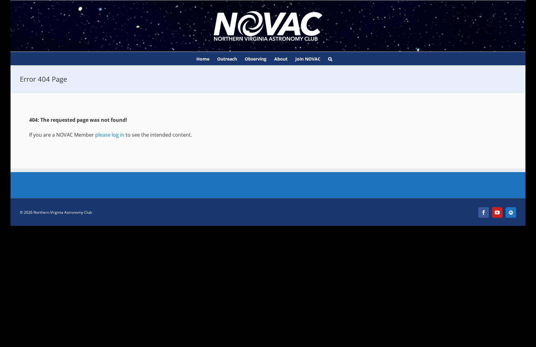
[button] (330, 58)
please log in (109, 134)
